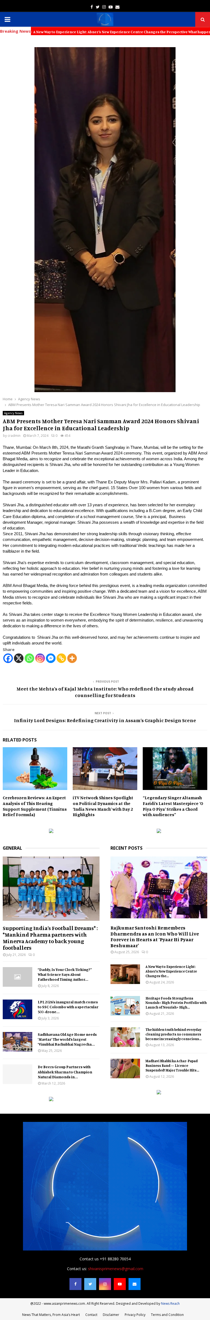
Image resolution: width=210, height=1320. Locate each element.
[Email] (135, 1284)
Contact (91, 1314)
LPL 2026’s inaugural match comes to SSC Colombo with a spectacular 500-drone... (68, 1007)
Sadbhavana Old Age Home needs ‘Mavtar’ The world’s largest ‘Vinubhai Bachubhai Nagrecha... (67, 1039)
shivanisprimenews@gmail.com (115, 1268)
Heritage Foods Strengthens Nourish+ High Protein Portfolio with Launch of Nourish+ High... (176, 1003)
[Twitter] (90, 1284)
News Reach (170, 1303)
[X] (19, 658)
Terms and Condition (167, 1314)
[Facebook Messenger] (51, 658)
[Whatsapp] (29, 658)
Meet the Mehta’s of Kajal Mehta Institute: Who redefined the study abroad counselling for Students (105, 692)
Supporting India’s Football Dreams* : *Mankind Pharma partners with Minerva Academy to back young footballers (50, 938)
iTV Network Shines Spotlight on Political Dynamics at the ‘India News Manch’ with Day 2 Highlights (103, 806)
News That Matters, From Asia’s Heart (51, 1314)
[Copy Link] (61, 658)
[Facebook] (8, 658)
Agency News (13, 413)
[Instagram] (40, 658)
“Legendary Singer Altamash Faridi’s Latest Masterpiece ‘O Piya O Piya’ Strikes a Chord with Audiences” (173, 806)
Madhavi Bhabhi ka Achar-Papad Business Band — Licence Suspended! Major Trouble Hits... (172, 1065)
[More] (72, 658)
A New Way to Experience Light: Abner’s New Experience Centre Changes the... (171, 971)
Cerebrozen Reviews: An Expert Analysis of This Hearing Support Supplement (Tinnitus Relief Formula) (35, 806)
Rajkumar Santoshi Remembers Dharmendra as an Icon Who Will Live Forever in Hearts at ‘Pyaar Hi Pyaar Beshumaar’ (154, 936)
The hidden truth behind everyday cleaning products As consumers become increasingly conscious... (173, 1034)
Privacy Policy (135, 1314)
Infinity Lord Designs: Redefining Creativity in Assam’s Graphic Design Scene (105, 720)
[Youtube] (120, 1284)
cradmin (14, 435)
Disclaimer (111, 1314)
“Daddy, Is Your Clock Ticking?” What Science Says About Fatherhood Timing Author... (65, 974)
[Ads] (51, 831)
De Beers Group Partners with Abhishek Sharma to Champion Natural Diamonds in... (65, 1071)
